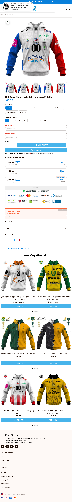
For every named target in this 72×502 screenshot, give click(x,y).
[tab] (32, 311)
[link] (6, 6)
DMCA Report (21, 494)
